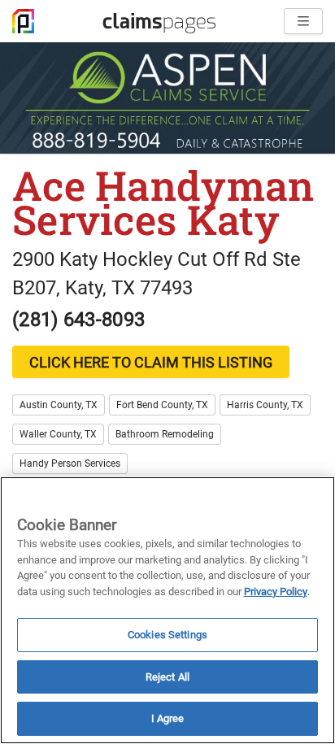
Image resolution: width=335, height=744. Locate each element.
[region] (167, 610)
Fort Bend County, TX (162, 405)
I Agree (168, 718)
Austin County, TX (59, 405)
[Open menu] (303, 21)
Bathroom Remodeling (164, 434)
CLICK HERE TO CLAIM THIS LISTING (150, 362)
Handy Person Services (70, 463)
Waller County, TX (58, 434)
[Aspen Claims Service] (167, 98)
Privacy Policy (275, 591)
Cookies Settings (167, 635)
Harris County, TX (265, 405)
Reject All (167, 677)
